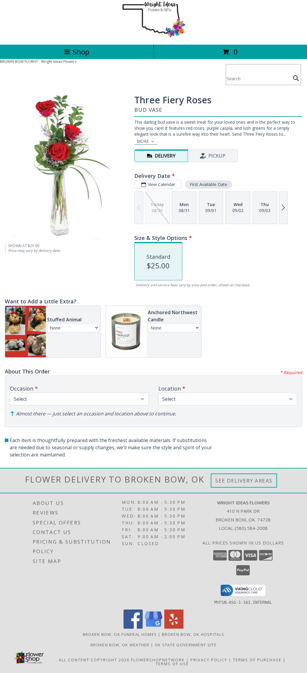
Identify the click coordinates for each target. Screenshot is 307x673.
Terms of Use (172, 663)
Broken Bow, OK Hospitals (193, 634)
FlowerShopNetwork (158, 660)
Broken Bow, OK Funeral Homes (120, 634)
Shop (81, 52)
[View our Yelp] (173, 627)
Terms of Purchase (257, 660)
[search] (296, 78)
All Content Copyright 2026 (94, 660)
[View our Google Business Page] (153, 627)
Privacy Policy (208, 660)
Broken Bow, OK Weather (120, 645)
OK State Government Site (185, 645)
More (143, 141)
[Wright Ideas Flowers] (153, 36)
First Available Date (208, 184)
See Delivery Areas (244, 480)
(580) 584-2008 (251, 528)
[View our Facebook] (133, 627)
